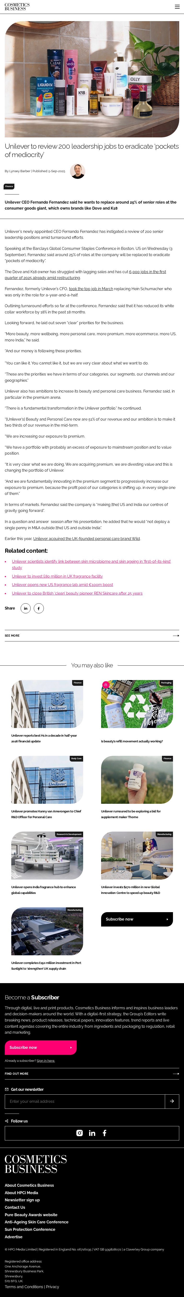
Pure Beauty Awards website (31, 1215)
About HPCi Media (21, 1193)
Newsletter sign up (22, 1200)
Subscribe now (119, 919)
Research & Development (69, 834)
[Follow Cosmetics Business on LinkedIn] (92, 1134)
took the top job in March (91, 289)
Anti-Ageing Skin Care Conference (37, 1222)
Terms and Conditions (24, 1287)
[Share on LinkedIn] (26, 608)
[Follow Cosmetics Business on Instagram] (79, 1134)
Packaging (166, 682)
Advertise (14, 1237)
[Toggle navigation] (177, 6)
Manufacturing (164, 834)
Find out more (16, 1073)
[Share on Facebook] (39, 608)
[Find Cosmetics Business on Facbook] (104, 1134)
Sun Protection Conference (30, 1229)
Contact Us (15, 1207)
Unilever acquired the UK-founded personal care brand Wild (86, 538)
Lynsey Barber (19, 171)
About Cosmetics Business (29, 1185)
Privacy (52, 1287)
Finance (9, 186)
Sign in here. (46, 1060)
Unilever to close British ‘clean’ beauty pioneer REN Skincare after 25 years (77, 593)
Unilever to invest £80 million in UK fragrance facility (57, 576)
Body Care (76, 758)
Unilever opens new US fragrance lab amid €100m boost (62, 584)
